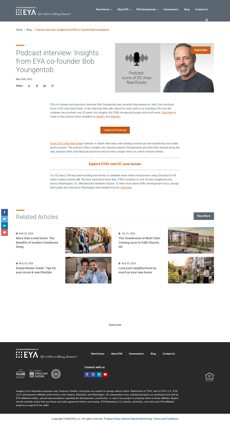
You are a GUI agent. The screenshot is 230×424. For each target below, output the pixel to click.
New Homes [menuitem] (97, 353)
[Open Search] (207, 20)
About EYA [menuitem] (116, 353)
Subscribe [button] (115, 324)
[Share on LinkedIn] (4, 225)
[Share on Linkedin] (45, 86)
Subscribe (200, 50)
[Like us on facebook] (87, 374)
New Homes (102, 9)
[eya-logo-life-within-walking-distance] (49, 10)
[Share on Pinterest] (52, 86)
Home (19, 29)
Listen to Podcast (115, 130)
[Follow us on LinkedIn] (99, 374)
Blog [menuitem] (153, 353)
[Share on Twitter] (29, 86)
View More (204, 216)
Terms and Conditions (165, 418)
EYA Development (146, 9)
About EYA (122, 9)
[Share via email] (4, 232)
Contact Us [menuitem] (169, 353)
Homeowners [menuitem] (136, 353)
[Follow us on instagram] (93, 374)
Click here (167, 112)
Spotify (100, 116)
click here (126, 187)
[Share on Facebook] (37, 86)
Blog (29, 29)
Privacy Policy (112, 418)
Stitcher (115, 116)
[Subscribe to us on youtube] (105, 374)
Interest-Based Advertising (137, 418)
